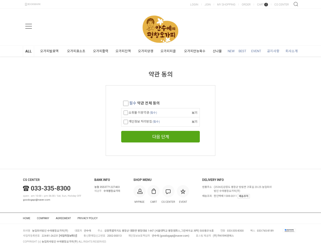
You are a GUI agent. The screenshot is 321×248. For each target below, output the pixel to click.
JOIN (208, 4)
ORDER (246, 4)
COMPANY (43, 218)
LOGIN (194, 4)
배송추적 (244, 196)
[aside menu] (28, 26)
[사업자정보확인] (68, 235)
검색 (296, 4)
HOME (26, 218)
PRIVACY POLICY (88, 218)
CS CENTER (281, 4)
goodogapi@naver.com (36, 199)
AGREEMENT (63, 218)
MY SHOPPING (226, 4)
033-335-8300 (51, 188)
